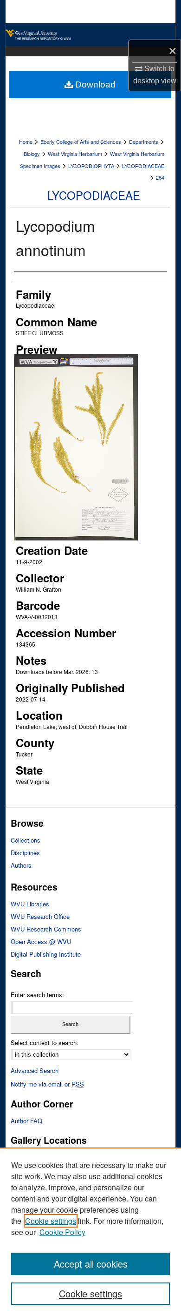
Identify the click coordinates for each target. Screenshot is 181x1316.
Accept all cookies (91, 1263)
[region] (90, 1231)
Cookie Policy (62, 1232)
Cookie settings (50, 1220)
